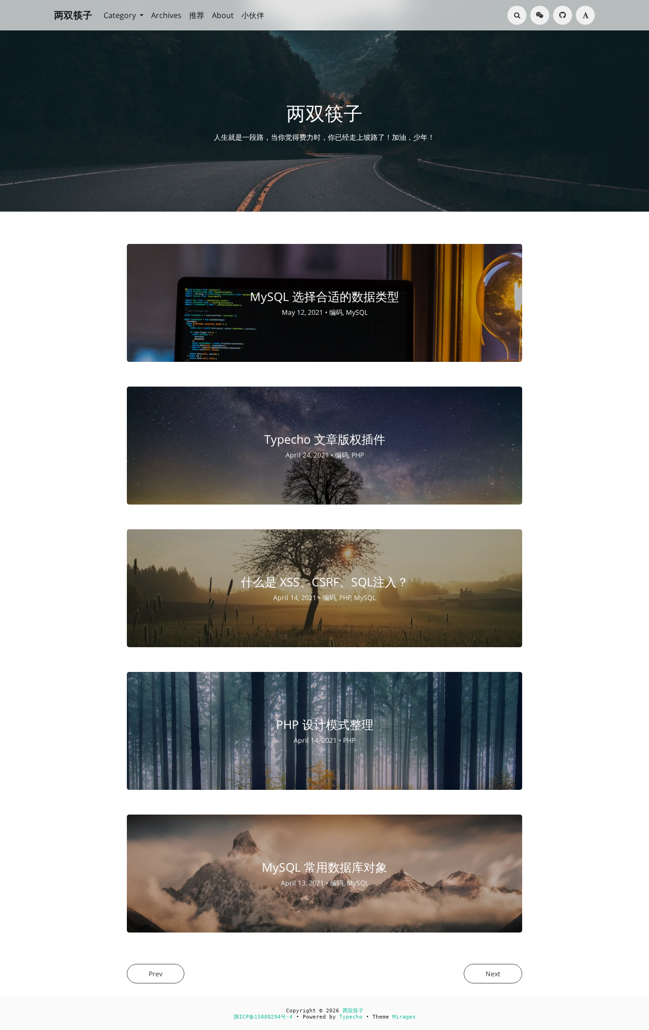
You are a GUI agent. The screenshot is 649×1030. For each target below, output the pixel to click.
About (223, 15)
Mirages (404, 1017)
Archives (166, 15)
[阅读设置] (585, 15)
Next (493, 973)
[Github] (562, 15)
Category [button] (121, 15)
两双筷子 (73, 15)
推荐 (196, 15)
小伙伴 (252, 15)
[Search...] (516, 15)
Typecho (351, 1017)
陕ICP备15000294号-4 (263, 1017)
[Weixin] (539, 15)
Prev (155, 973)
